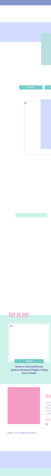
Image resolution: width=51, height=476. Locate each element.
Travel (29, 361)
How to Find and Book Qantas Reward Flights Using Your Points (29, 370)
